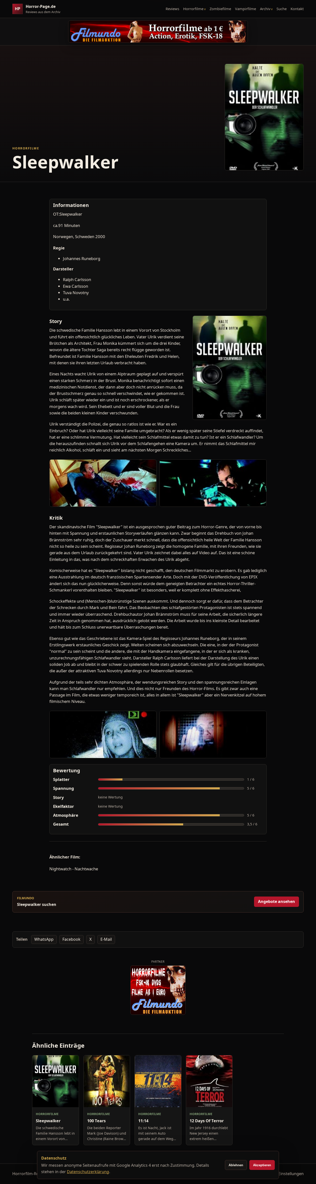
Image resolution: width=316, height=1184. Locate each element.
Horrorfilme (193, 8)
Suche (281, 8)
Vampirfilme (245, 8)
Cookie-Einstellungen (284, 1173)
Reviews (172, 8)
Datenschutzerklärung (88, 1171)
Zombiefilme (220, 8)
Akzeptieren (262, 1165)
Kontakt (297, 8)
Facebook (71, 939)
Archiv (265, 8)
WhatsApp (44, 939)
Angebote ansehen (276, 901)
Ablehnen (236, 1165)
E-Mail (106, 939)
